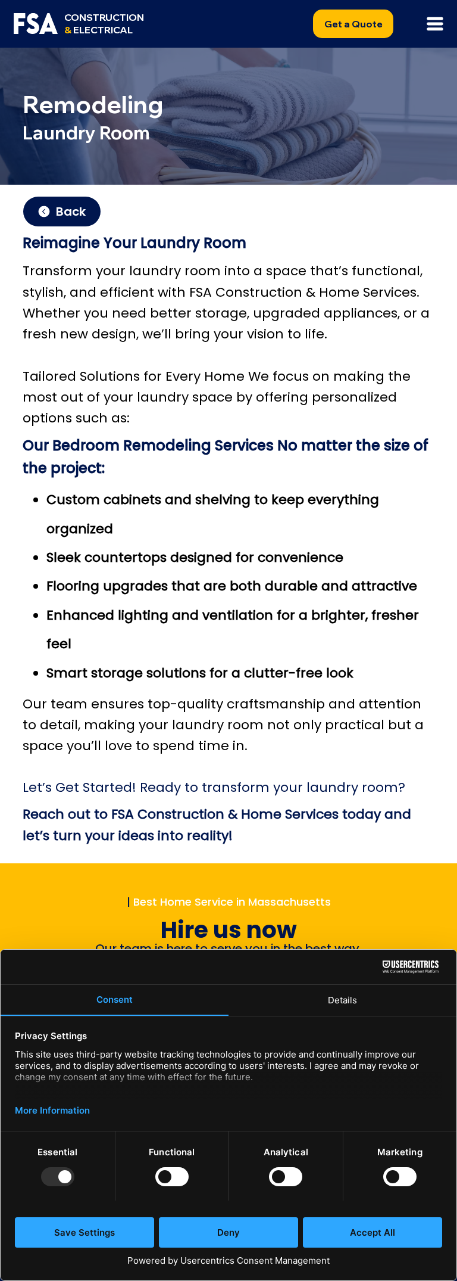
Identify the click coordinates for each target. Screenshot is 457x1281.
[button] (353, 24)
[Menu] (436, 24)
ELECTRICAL (104, 23)
